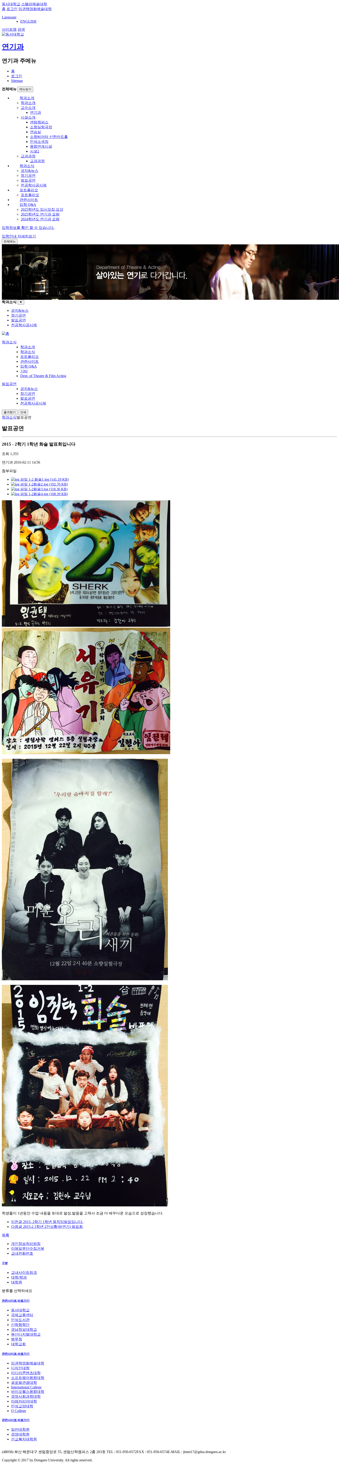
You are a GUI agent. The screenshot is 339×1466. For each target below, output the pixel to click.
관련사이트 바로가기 (16, 1300)
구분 (5, 1263)
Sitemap (17, 81)
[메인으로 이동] (5, 334)
